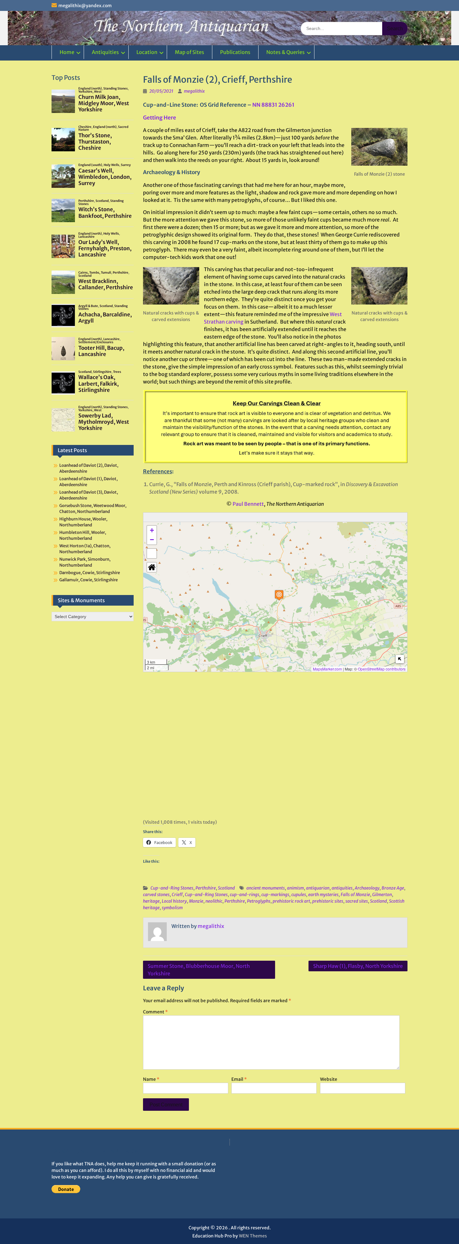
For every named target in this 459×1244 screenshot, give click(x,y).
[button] (279, 595)
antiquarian (317, 888)
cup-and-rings (244, 894)
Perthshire (205, 888)
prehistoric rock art (291, 901)
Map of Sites (189, 52)
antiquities (342, 888)
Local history (174, 901)
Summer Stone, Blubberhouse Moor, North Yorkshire (199, 970)
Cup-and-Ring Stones (172, 888)
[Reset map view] (151, 567)
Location (146, 52)
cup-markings (275, 894)
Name (151, 1079)
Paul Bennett (248, 504)
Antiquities (105, 52)
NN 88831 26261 (273, 104)
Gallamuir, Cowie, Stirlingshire (88, 580)
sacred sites (356, 901)
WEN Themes (253, 1236)
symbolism (172, 907)
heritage (151, 901)
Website (328, 1079)
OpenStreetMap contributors (382, 668)
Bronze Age (393, 888)
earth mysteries (323, 894)
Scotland (226, 888)
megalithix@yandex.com (85, 5)
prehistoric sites (327, 901)
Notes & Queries (285, 52)
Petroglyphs (258, 901)
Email (239, 1079)
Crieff (177, 894)
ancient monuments (265, 888)
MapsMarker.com (327, 668)
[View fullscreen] (151, 553)
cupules (298, 894)
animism (295, 888)
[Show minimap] (400, 659)
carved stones (156, 894)
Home (67, 52)
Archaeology (367, 888)
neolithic (213, 901)
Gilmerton (382, 894)
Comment (155, 1012)
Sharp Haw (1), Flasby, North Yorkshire (358, 966)
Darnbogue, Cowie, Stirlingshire (89, 572)
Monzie (196, 901)
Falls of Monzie (355, 894)
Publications (235, 52)
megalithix (194, 91)
